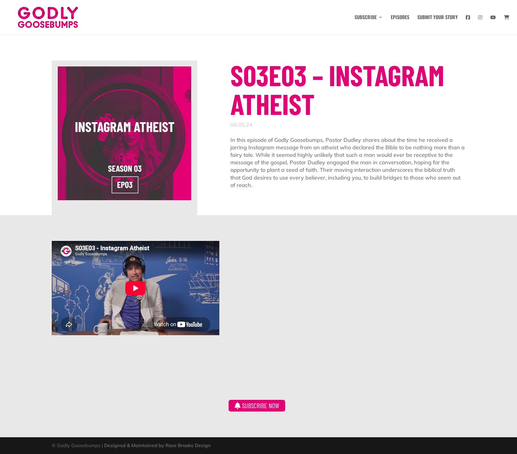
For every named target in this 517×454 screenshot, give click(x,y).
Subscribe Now (260, 405)
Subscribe (366, 18)
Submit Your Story (437, 18)
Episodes (400, 18)
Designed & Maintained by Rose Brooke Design (157, 445)
